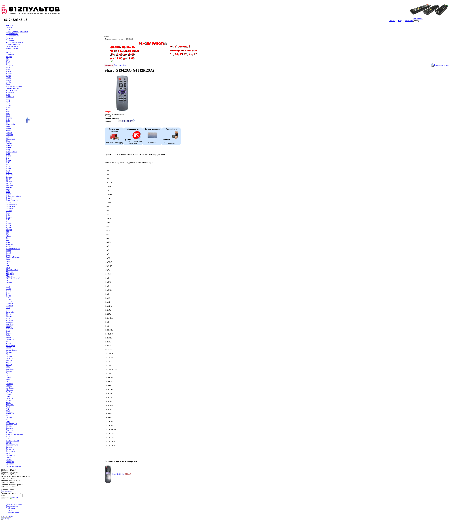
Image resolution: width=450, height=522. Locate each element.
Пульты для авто (12, 441)
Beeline (9, 118)
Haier (8, 69)
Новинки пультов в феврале (12, 485)
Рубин (8, 453)
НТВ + (8, 436)
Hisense (9, 74)
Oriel (8, 308)
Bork (8, 126)
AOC (8, 109)
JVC (7, 240)
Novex (8, 291)
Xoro (8, 415)
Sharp (8, 354)
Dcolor (8, 147)
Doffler (8, 164)
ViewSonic (10, 405)
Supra (8, 375)
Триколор (10, 464)
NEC (8, 284)
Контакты (409, 21)
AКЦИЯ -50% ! (12, 90)
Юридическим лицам (14, 42)
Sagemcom (10, 339)
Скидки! (9, 27)
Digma (8, 76)
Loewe (8, 255)
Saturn (8, 348)
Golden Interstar (12, 204)
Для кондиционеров (14, 86)
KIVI (8, 63)
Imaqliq (9, 230)
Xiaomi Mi (10, 55)
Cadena (9, 133)
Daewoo (9, 145)
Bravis (8, 130)
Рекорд (9, 447)
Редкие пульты (12, 445)
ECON (8, 179)
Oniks (8, 299)
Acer (8, 95)
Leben (8, 251)
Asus (8, 112)
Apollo (8, 82)
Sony (8, 367)
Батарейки (10, 93)
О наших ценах (12, 34)
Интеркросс (11, 432)
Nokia (8, 289)
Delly (8, 149)
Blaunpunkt (10, 124)
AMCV (9, 107)
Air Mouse (10, 97)
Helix (8, 215)
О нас (8, 29)
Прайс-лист (10, 508)
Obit (7, 293)
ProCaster (9, 325)
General (9, 198)
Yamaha (9, 417)
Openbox (9, 303)
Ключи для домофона (14, 434)
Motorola (9, 276)
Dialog (8, 160)
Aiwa (8, 99)
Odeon (8, 295)
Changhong (10, 139)
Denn (8, 154)
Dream (8, 168)
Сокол (8, 457)
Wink (8, 411)
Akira (8, 103)
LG (7, 59)
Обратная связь (12, 510)
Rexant (8, 333)
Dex (7, 158)
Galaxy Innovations (13, 196)
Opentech (9, 306)
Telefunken (10, 388)
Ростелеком (10, 451)
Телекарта (10, 462)
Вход (400, 21)
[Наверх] (27, 120)
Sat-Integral (10, 346)
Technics (9, 384)
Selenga (9, 352)
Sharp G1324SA (118, 474)
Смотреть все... (7, 491)
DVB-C (9, 173)
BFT (8, 122)
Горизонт (9, 428)
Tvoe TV (9, 398)
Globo (8, 202)
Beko (8, 120)
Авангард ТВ (11, 424)
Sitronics (9, 358)
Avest (8, 114)
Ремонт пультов (12, 48)
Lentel (8, 253)
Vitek (8, 407)
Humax (9, 225)
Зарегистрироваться (14, 504)
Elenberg (9, 185)
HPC (8, 221)
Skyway (9, 365)
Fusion (8, 194)
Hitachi (8, 217)
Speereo (9, 371)
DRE (8, 166)
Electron (9, 181)
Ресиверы (10, 449)
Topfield (9, 392)
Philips (8, 314)
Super (8, 373)
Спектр (9, 460)
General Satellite (12, 200)
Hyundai (9, 228)
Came (8, 84)
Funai (8, 192)
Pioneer (9, 316)
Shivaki (9, 356)
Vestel (8, 403)
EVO (8, 61)
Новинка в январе (8, 489)
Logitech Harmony (13, 257)
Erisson (9, 187)
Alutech (9, 105)
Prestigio (9, 322)
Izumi (8, 238)
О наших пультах (12, 36)
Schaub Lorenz (11, 350)
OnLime (9, 301)
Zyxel (8, 422)
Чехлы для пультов (13, 466)
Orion (8, 310)
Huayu (8, 223)
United (8, 401)
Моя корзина (418, 19)
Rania (8, 331)
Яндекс (9, 57)
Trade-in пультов (12, 46)
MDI (8, 268)
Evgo (8, 190)
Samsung (9, 65)
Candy (8, 78)
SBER (8, 52)
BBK (8, 116)
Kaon (8, 242)
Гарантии (9, 38)
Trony (8, 396)
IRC (7, 234)
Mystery (9, 282)
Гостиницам (10, 40)
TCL (8, 382)
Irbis (7, 232)
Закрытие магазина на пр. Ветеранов (15, 476)
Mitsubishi (10, 274)
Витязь (9, 426)
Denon (8, 156)
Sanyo (8, 344)
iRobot (8, 236)
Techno (9, 386)
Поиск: (107, 37)
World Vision (11, 413)
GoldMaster (10, 206)
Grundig (9, 211)
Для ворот (10, 430)
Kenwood (9, 244)
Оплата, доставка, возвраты (17, 32)
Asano (8, 80)
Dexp (8, 67)
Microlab (9, 272)
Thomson (9, 390)
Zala (7, 420)
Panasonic (10, 312)
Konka (8, 247)
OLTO (8, 297)
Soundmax (10, 369)
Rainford (9, 329)
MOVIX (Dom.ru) (13, 278)
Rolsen (8, 337)
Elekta (8, 183)
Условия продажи (13, 44)
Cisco (8, 141)
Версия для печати (441, 65)
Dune (8, 171)
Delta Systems (11, 152)
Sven (8, 379)
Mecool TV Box (12, 270)
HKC (8, 219)
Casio (8, 137)
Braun (8, 128)
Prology (9, 327)
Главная (392, 21)
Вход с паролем (12, 506)
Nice (8, 287)
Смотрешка (10, 455)
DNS (8, 162)
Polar (8, 318)
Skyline (9, 360)
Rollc (8, 335)
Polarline (9, 320)
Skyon (8, 363)
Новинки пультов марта (10, 480)
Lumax (8, 259)
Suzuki (8, 377)
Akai (8, 101)
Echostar (9, 177)
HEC (8, 213)
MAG (8, 261)
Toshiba (9, 394)
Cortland (9, 143)
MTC (8, 280)
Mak (7, 263)
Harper (8, 71)
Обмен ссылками (12, 512)
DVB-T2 (9, 175)
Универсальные (12, 88)
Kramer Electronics (13, 249)
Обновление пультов (9, 472)
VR (7, 409)
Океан (8, 438)
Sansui (8, 341)
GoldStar (9, 209)
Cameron (9, 135)
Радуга (8, 443)
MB (7, 266)
